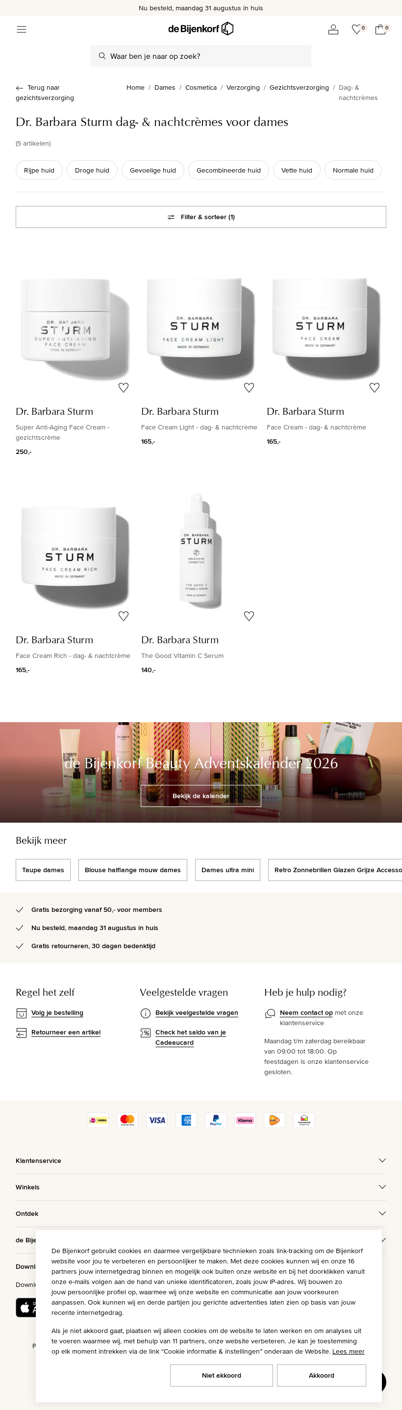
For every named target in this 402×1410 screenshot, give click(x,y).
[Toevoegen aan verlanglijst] (123, 388)
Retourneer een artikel (65, 1032)
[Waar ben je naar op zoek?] (102, 56)
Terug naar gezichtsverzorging (45, 92)
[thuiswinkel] (304, 1126)
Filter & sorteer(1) (208, 217)
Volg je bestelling (57, 1012)
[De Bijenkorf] (200, 29)
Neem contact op (306, 1012)
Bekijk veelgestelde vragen (196, 1012)
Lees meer (348, 1351)
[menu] (21, 29)
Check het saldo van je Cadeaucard (190, 1037)
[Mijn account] (333, 29)
